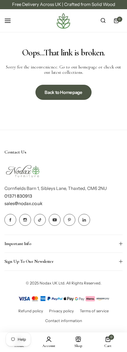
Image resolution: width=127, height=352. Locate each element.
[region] (63, 4)
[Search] (103, 20)
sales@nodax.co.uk (23, 203)
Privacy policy (61, 310)
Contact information (63, 320)
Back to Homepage (63, 92)
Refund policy (30, 310)
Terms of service (94, 310)
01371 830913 (18, 196)
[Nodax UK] (63, 20)
